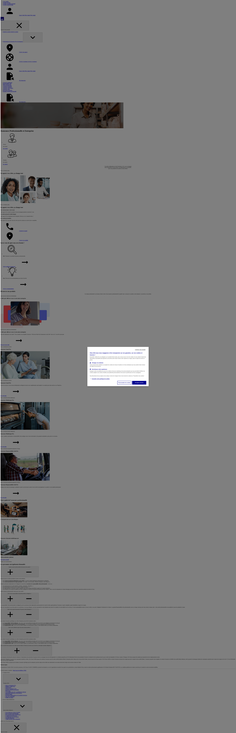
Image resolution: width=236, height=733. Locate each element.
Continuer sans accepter (140, 349)
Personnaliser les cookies (124, 382)
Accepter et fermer (139, 382)
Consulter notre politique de (101, 378)
